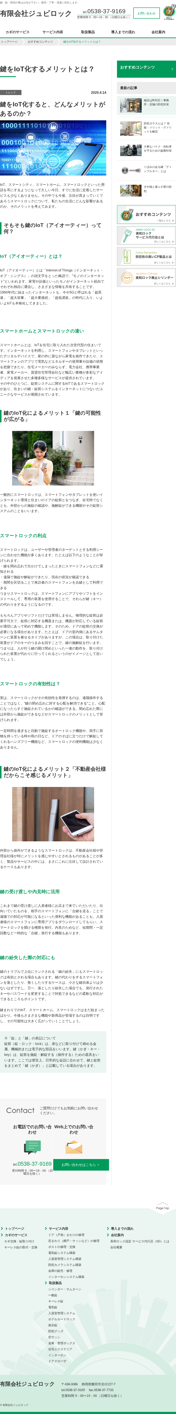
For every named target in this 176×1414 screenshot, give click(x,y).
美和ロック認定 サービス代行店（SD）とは (139, 1241)
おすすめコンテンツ (40, 41)
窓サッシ (54, 1337)
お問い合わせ (147, 13)
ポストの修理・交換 (61, 1247)
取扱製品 (88, 32)
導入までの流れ (123, 32)
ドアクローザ (57, 1361)
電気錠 (52, 1307)
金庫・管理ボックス (61, 1343)
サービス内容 (52, 32)
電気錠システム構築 (61, 1253)
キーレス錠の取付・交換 (20, 1247)
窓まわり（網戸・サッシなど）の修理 (73, 1241)
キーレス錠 (55, 1301)
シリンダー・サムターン (64, 1289)
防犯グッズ (55, 1331)
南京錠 (52, 1325)
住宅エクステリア (60, 1349)
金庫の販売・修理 (60, 1270)
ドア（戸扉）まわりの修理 (66, 1235)
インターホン (57, 1355)
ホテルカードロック (61, 1319)
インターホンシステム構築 (66, 1276)
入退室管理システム (61, 1313)
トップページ (9, 41)
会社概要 (116, 1247)
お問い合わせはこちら (79, 1165)
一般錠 (52, 1295)
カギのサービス (18, 32)
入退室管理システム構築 (64, 1259)
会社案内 (158, 32)
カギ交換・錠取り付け (19, 1241)
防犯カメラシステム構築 (64, 1264)
